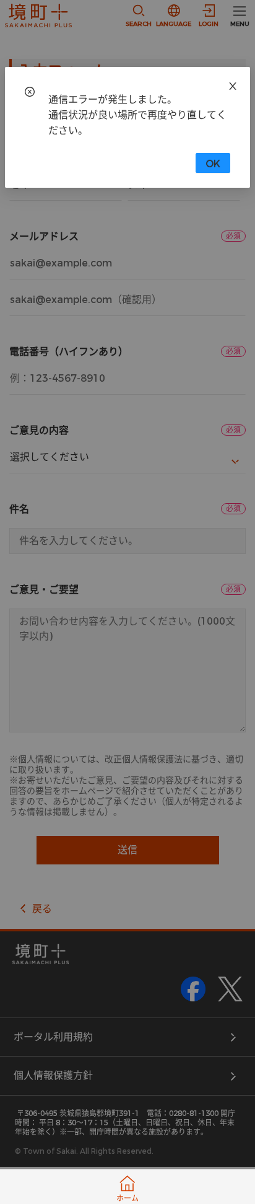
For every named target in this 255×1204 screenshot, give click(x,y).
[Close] (232, 84)
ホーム (127, 1198)
